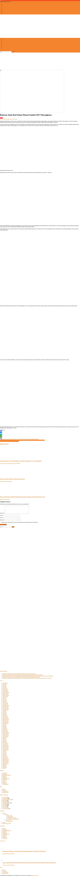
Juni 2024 (4, 712)
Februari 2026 (5, 689)
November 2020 (5, 760)
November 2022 (5, 733)
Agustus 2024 (5, 709)
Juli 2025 (4, 697)
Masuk (3, 789)
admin (9, 119)
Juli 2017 (4, 768)
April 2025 (4, 701)
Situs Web (2, 519)
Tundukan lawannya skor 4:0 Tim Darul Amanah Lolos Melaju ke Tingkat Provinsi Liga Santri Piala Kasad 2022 (22, 440)
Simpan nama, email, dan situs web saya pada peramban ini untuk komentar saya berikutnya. (20, 522)
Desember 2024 (5, 705)
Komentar (2, 513)
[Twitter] (40, 434)
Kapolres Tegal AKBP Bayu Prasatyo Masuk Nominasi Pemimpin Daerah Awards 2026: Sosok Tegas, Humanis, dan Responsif (27, 675)
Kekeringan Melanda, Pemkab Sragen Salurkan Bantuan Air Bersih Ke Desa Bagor (19, 673)
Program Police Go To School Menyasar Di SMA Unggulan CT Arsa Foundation (21, 461)
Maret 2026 (4, 688)
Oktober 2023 (5, 721)
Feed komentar (5, 791)
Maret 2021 (4, 755)
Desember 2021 (5, 745)
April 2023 (4, 727)
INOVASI (4, 9)
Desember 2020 (5, 759)
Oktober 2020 (5, 761)
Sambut (37, 439)
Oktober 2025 (5, 694)
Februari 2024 (5, 716)
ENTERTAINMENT (6, 7)
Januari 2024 (5, 717)
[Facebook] (40, 432)
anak (4, 439)
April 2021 (4, 754)
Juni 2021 (4, 752)
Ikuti (20, 439)
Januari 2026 (5, 690)
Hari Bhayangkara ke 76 (15, 439)
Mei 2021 (4, 753)
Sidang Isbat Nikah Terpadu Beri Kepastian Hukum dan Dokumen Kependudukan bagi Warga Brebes (22, 674)
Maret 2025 (4, 702)
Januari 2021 (5, 758)
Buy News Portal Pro (6, 823)
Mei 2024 (4, 713)
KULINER (4, 11)
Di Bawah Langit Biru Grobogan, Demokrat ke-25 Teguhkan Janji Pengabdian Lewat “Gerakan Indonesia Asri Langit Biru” (27, 678)
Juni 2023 (4, 725)
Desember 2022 (5, 732)
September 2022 (5, 735)
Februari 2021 (5, 757)
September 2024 (5, 708)
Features (4, 813)
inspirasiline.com (24, 439)
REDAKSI (4, 47)
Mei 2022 (4, 740)
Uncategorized (5, 784)
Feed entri (4, 790)
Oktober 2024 (5, 707)
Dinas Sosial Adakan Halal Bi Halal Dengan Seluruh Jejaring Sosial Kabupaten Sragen (22, 497)
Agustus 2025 (5, 696)
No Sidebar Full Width (12, 817)
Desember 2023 (5, 718)
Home (3, 3)
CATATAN (4, 13)
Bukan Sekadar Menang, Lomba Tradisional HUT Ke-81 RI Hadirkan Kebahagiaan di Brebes (21, 677)
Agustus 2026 (5, 683)
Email (1, 517)
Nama (1, 515)
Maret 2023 (4, 729)
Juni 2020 (4, 765)
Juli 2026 (4, 684)
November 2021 (5, 746)
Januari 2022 (5, 744)
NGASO (4, 12)
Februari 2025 (5, 703)
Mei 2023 (4, 726)
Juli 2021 (4, 751)
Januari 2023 (5, 731)
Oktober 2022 (5, 734)
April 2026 (4, 687)
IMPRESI (4, 8)
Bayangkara (7, 439)
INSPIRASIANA (6, 10)
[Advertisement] (40, 28)
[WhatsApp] (40, 436)
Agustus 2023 (5, 723)
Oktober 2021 (5, 748)
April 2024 (4, 714)
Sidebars (6, 814)
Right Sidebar (10, 816)
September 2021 (5, 749)
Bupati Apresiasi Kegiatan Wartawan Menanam (12, 479)
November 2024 (5, 706)
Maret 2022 (4, 742)
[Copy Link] (40, 438)
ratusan (34, 439)
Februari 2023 (5, 730)
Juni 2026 (4, 685)
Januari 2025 (5, 704)
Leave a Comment (13, 119)
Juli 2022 (4, 737)
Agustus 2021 (5, 750)
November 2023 (5, 720)
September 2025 (5, 695)
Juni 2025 (4, 698)
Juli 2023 (4, 724)
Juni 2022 (4, 739)
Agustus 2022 (5, 736)
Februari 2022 (5, 743)
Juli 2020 (4, 764)
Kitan (29, 439)
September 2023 (5, 722)
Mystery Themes (35, 875)
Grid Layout (10, 821)
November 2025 (5, 693)
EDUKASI (4, 6)
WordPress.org (5, 792)
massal (31, 439)
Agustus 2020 (5, 763)
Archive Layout (8, 820)
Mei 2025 (4, 699)
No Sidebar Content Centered (13, 819)
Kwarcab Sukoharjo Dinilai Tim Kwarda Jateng (9, 441)
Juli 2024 (4, 711)
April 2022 (4, 741)
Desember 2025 (5, 692)
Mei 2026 (4, 686)
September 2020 (5, 762)
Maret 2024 (4, 715)
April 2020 (4, 767)
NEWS (3, 4)
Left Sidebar (10, 815)
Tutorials (4, 822)
